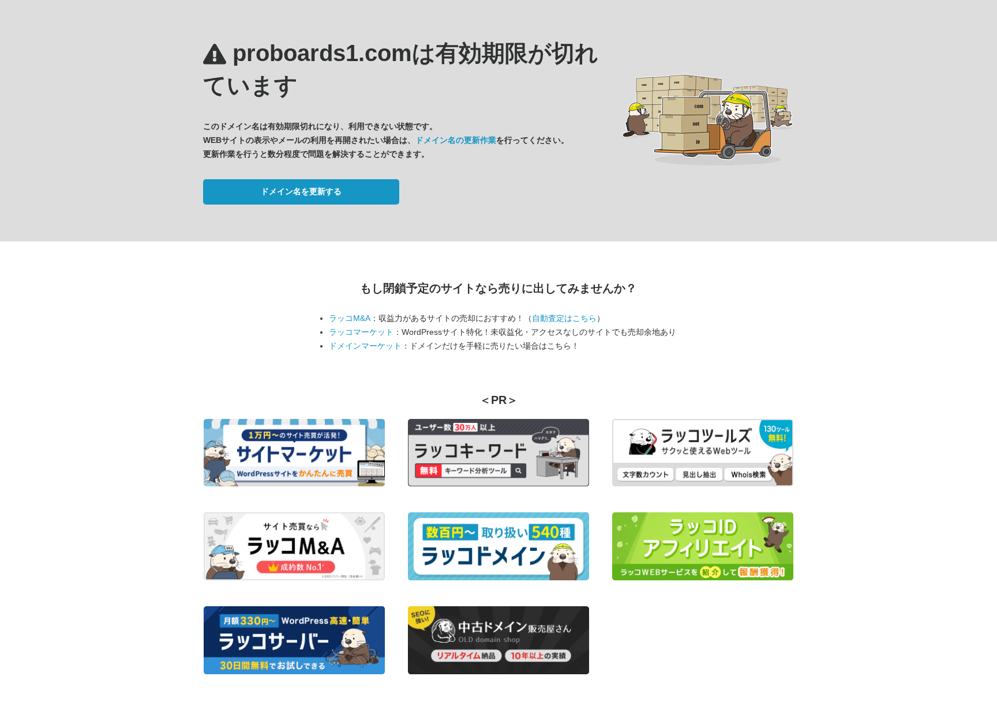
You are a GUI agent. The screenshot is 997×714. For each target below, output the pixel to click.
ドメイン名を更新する (301, 191)
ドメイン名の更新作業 (455, 140)
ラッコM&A (349, 318)
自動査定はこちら (564, 318)
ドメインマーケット (365, 345)
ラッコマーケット (361, 332)
